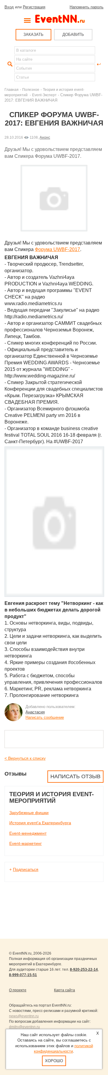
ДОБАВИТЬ (73, 34)
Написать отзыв (75, 776)
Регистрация (34, 7)
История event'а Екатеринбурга (40, 822)
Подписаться (25, 869)
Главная (11, 89)
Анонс (45, 137)
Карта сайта (64, 990)
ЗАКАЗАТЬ (33, 34)
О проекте (17, 990)
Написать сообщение (45, 717)
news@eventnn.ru (24, 1016)
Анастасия (35, 712)
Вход (9, 7)
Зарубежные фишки (29, 812)
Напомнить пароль (87, 7)
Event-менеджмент (27, 833)
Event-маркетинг (25, 843)
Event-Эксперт (44, 95)
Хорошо (54, 1061)
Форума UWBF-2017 (57, 249)
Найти (9, 64)
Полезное (30, 89)
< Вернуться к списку (25, 758)
